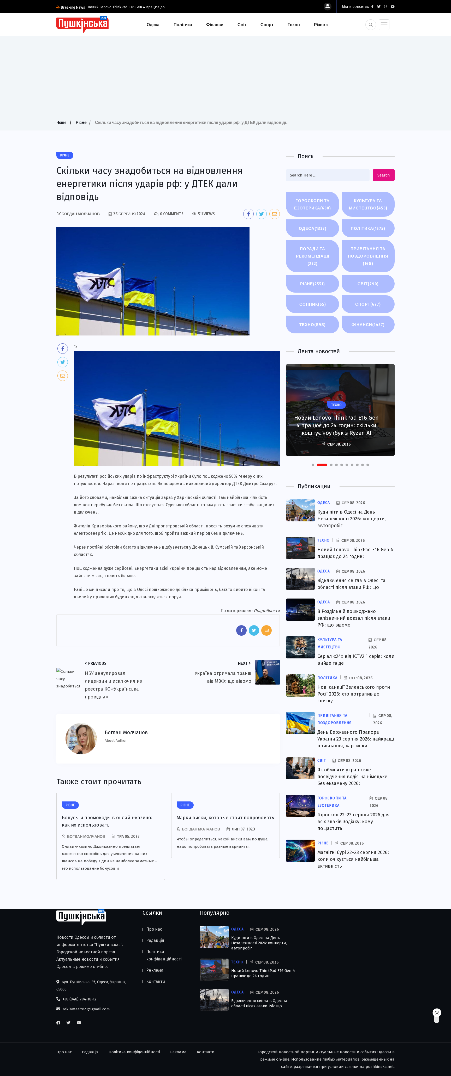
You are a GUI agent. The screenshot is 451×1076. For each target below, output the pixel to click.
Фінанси (214, 24)
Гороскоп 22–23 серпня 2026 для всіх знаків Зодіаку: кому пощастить (353, 821)
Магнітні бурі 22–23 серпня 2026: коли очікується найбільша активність (353, 859)
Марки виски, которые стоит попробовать (225, 818)
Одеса (153, 24)
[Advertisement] (225, 79)
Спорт (267, 24)
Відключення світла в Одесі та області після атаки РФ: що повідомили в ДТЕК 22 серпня (336, 425)
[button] (313, 465)
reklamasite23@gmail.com (86, 1009)
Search (383, 175)
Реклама (154, 970)
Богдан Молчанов (86, 836)
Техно (294, 24)
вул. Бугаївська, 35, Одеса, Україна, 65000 (91, 986)
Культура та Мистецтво (368, 204)
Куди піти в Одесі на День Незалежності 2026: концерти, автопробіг (351, 518)
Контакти (155, 981)
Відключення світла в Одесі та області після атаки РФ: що (259, 1003)
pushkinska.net (380, 1066)
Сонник (312, 304)
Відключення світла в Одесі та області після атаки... (131, 7)
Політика (183, 24)
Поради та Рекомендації (312, 256)
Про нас (154, 929)
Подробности (267, 610)
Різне (319, 24)
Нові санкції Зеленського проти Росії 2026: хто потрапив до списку (353, 694)
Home (61, 122)
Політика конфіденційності (164, 955)
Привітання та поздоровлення (368, 256)
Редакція (155, 940)
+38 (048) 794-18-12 (79, 999)
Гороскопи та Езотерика (312, 204)
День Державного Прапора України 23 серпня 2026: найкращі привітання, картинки (355, 739)
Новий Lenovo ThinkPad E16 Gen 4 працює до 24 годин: (263, 973)
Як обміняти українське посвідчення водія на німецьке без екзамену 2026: (352, 776)
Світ (242, 24)
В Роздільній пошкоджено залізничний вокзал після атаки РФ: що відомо (353, 618)
